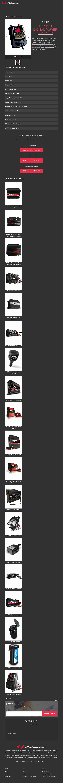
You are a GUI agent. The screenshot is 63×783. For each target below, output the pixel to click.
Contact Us (8, 776)
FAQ (24, 768)
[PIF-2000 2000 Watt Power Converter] (13, 414)
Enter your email (9, 710)
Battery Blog (26, 774)
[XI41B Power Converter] (13, 278)
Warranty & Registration (29, 776)
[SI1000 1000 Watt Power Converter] (13, 304)
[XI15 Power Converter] (13, 628)
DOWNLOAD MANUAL (31, 150)
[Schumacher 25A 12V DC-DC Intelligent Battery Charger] (13, 250)
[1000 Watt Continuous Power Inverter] (13, 193)
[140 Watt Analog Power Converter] (13, 359)
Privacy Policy (45, 771)
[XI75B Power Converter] (13, 602)
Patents (44, 768)
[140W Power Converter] (13, 549)
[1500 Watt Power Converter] (13, 442)
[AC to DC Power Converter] (13, 576)
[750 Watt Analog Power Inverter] (13, 332)
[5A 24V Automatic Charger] (13, 496)
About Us (7, 771)
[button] (18, 62)
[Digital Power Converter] (13, 523)
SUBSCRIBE (49, 714)
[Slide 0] (18, 52)
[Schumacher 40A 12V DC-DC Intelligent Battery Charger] (13, 221)
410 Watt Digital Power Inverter (14, 16)
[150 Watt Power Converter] (13, 655)
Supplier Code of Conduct (49, 776)
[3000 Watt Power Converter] (13, 387)
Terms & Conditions (47, 774)
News (24, 771)
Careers (7, 774)
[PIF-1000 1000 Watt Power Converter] (13, 468)
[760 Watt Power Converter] (13, 681)
